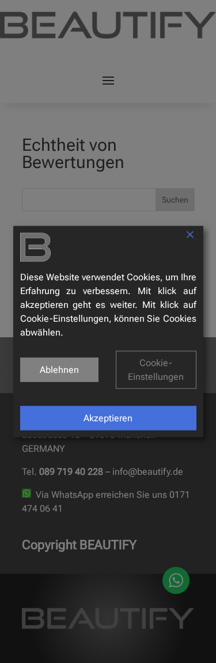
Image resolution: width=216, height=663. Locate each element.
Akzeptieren (108, 418)
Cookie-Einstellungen (156, 369)
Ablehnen (59, 369)
